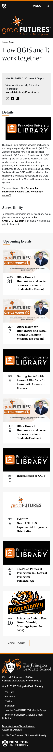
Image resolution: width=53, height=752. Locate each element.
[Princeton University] (4, 6)
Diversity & (17, 726)
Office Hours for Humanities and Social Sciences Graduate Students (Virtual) (31, 432)
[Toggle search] (48, 5)
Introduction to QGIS (31, 476)
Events (11, 42)
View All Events (16, 643)
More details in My (21, 92)
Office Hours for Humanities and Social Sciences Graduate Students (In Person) (31, 283)
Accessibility (11, 730)
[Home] (26, 26)
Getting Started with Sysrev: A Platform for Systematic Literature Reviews (31, 382)
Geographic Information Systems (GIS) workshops (22, 191)
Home (4, 42)
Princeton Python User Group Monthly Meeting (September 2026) (32, 624)
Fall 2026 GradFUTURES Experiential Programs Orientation (32, 525)
